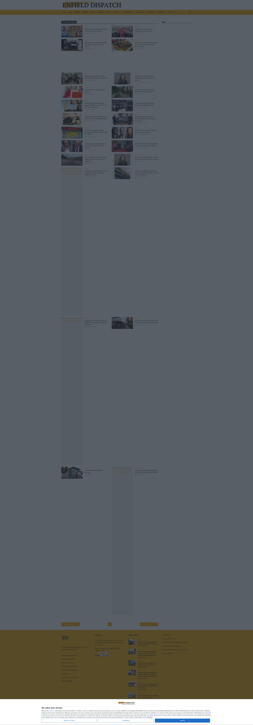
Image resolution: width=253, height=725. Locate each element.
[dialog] (126, 712)
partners (51, 710)
